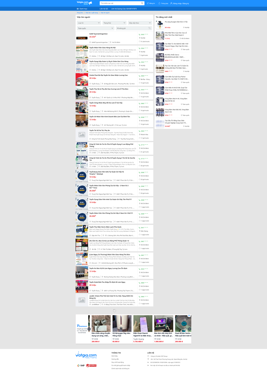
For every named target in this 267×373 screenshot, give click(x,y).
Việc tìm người (105, 12)
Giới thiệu (114, 356)
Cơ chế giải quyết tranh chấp (120, 365)
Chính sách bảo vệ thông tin (120, 368)
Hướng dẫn (115, 359)
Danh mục (83, 8)
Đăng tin (152, 3)
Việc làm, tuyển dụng (92, 12)
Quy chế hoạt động (117, 362)
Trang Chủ (80, 12)
